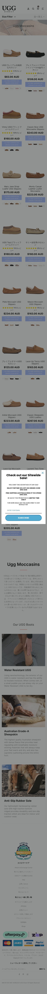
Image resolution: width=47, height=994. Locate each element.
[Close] (43, 473)
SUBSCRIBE (23, 517)
